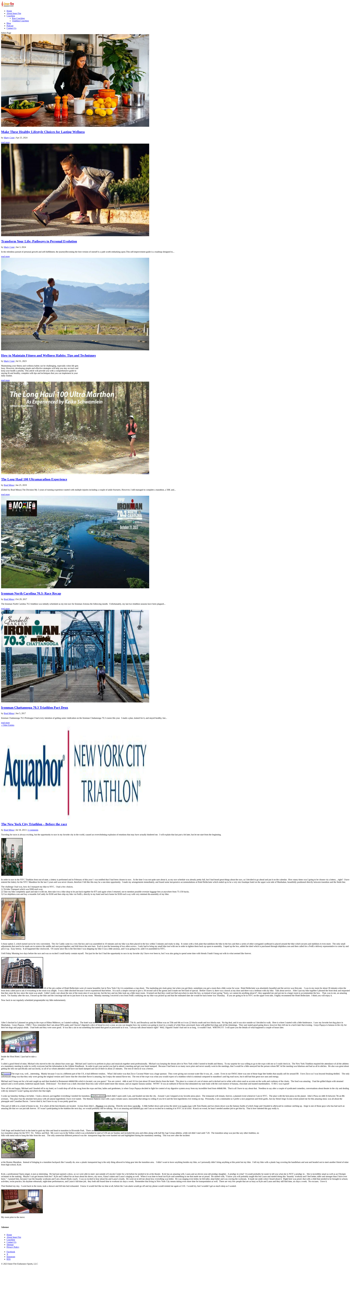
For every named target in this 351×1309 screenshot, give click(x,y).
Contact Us (11, 28)
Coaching (11, 16)
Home (9, 11)
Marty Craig (9, 137)
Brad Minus (9, 485)
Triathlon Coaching (20, 21)
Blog (9, 23)
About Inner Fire (14, 13)
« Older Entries (7, 725)
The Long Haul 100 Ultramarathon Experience (34, 479)
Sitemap (10, 1244)
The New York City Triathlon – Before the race (34, 824)
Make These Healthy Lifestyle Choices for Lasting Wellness (43, 132)
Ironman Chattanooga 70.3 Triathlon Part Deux (34, 707)
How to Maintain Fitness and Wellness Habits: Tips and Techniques (48, 355)
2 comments (33, 830)
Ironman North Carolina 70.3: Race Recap (31, 593)
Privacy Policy (13, 1247)
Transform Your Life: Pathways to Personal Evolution (39, 241)
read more (5, 142)
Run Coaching (18, 18)
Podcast (10, 26)
